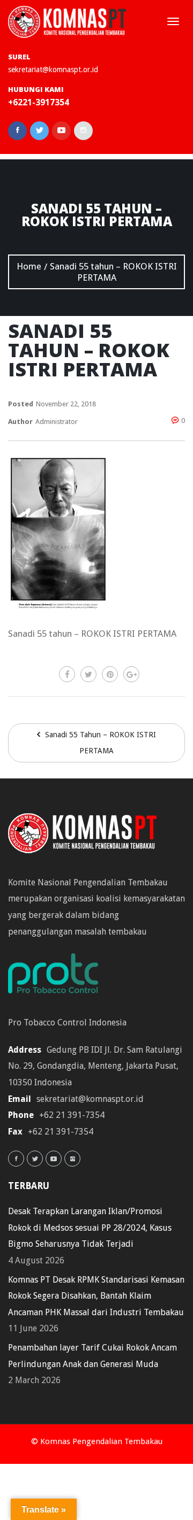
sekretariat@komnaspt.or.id (53, 69)
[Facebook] (67, 674)
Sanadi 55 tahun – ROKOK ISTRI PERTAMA (99, 742)
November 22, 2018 (66, 404)
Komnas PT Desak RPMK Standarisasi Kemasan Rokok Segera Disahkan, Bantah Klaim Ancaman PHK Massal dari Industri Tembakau (96, 1296)
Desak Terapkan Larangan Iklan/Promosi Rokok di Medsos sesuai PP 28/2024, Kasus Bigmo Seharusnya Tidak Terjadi (90, 1227)
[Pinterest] (110, 674)
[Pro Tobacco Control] (58, 977)
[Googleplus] (131, 674)
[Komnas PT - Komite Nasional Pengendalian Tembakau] (67, 21)
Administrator (56, 422)
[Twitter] (88, 674)
